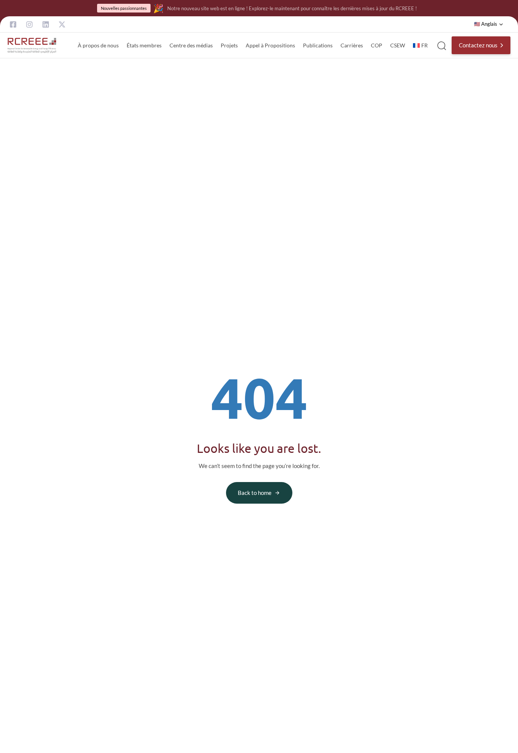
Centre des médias (191, 45)
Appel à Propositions (270, 45)
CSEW (397, 45)
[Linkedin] (45, 24)
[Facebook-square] (13, 24)
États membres (144, 45)
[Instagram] (29, 24)
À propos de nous (98, 45)
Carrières (352, 45)
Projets (229, 45)
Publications (318, 45)
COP (376, 45)
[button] (488, 24)
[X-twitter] (62, 24)
